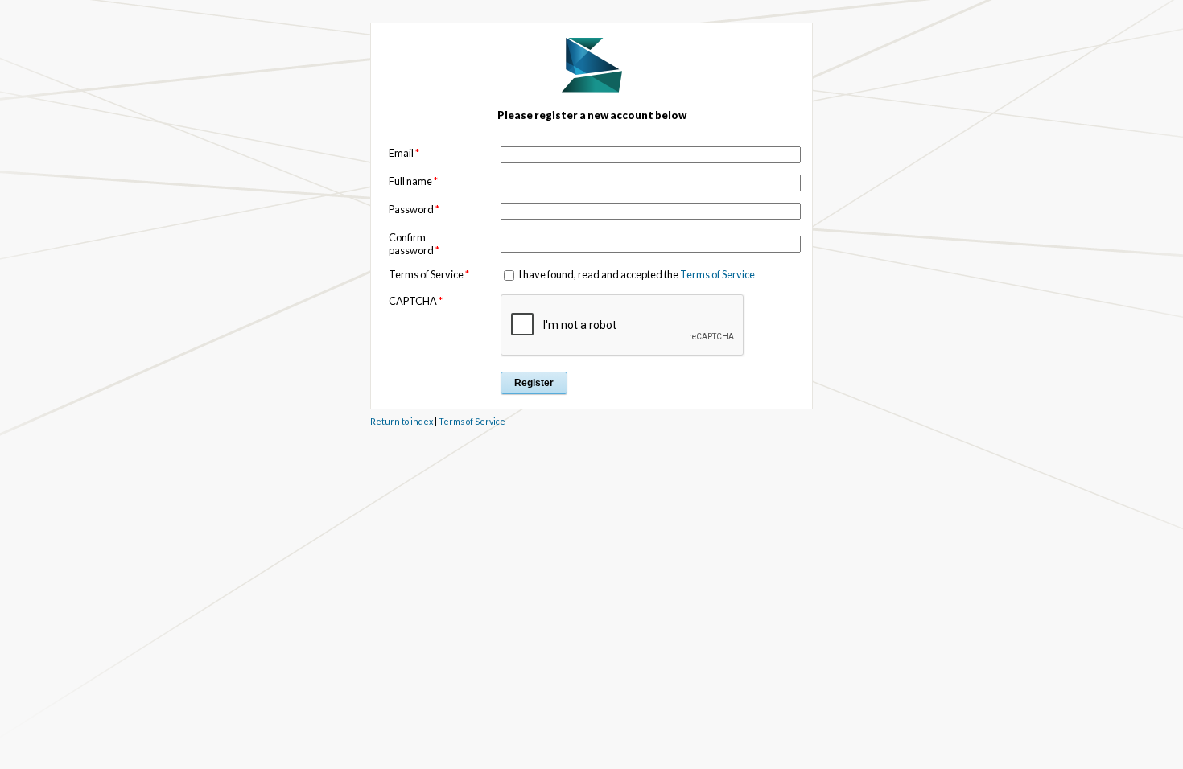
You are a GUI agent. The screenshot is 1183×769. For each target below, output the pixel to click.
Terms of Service (717, 274)
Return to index (401, 421)
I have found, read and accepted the (636, 274)
